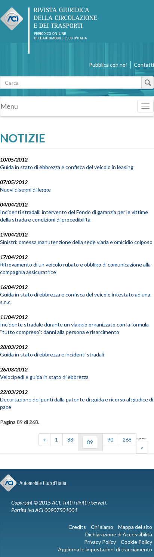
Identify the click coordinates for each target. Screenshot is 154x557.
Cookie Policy (136, 542)
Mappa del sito (135, 527)
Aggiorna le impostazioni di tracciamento (105, 549)
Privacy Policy (100, 542)
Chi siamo (102, 527)
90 (110, 439)
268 (127, 439)
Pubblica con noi (108, 64)
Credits (77, 527)
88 (70, 439)
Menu (9, 106)
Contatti (144, 64)
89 (90, 442)
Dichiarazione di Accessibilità (118, 534)
